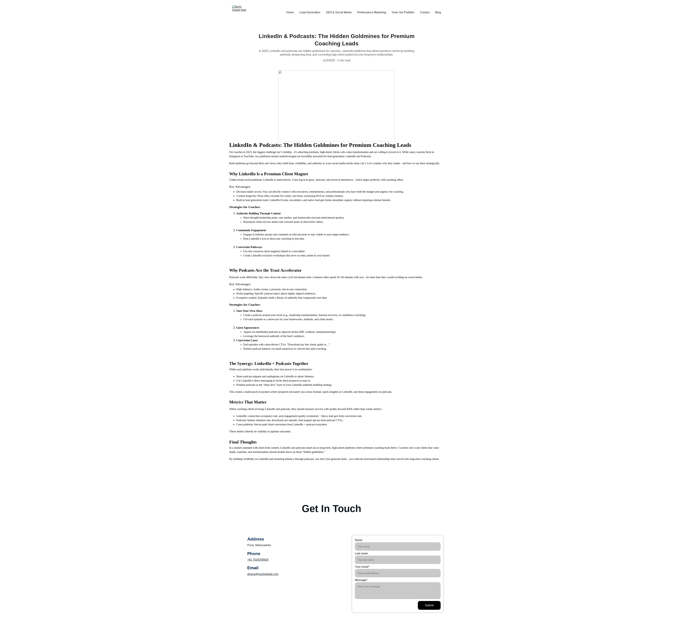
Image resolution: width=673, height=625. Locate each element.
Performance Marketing (371, 12)
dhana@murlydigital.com (262, 574)
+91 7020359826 (257, 559)
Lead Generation (310, 12)
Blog (438, 12)
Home (290, 12)
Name (358, 540)
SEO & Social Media (339, 12)
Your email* (362, 566)
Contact (425, 12)
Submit (429, 605)
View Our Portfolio (403, 12)
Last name (361, 553)
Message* (361, 580)
